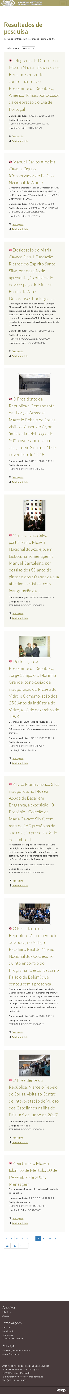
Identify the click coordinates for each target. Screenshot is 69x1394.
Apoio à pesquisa (10, 1354)
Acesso (5, 1315)
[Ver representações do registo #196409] (34, 1065)
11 (56, 1238)
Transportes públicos (12, 1338)
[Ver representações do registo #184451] (34, 384)
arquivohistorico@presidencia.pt (26, 1376)
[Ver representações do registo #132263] (34, 646)
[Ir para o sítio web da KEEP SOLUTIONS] (62, 1390)
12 (7, 1245)
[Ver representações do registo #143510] (34, 515)
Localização (8, 1331)
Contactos (7, 1335)
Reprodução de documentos (16, 1350)
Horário (6, 1327)
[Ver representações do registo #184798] (34, 913)
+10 (14, 1245)
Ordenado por (13, 48)
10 (49, 1238)
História (6, 1312)
